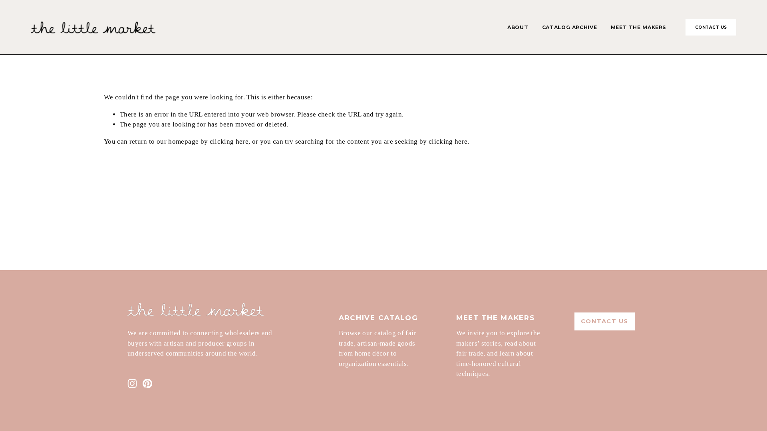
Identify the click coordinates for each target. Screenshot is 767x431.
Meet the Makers (638, 27)
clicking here (229, 141)
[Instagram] (132, 383)
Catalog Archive (569, 27)
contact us (711, 27)
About (517, 27)
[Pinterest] (147, 383)
